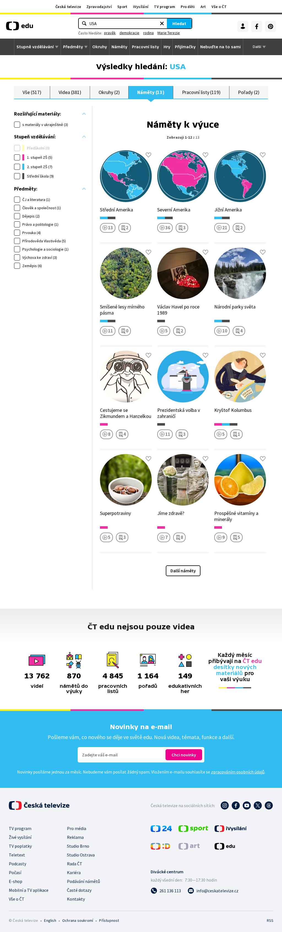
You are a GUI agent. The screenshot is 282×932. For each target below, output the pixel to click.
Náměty (119, 47)
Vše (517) (32, 92)
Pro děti (188, 6)
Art (203, 6)
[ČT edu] (19, 28)
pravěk (110, 32)
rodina (148, 32)
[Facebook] (256, 26)
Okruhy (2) (109, 92)
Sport (122, 6)
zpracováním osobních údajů (237, 772)
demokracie (129, 32)
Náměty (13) (150, 92)
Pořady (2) (248, 92)
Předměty (73, 47)
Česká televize (68, 6)
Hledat (179, 23)
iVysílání (141, 6)
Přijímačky (185, 47)
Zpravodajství (99, 6)
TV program (164, 6)
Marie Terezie (169, 32)
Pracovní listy (145, 47)
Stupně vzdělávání (35, 47)
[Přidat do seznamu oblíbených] (148, 155)
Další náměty (183, 570)
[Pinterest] (270, 26)
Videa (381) (70, 92)
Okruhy (99, 47)
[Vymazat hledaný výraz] (162, 23)
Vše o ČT (219, 6)
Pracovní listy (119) (201, 92)
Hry (167, 47)
